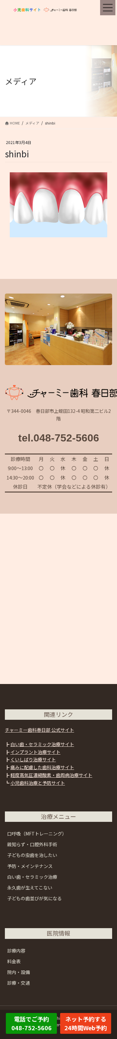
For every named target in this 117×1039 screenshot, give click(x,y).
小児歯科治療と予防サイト (37, 783)
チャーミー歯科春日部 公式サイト (39, 730)
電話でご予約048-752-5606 (31, 1023)
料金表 (14, 961)
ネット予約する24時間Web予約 (85, 1023)
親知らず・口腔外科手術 (32, 844)
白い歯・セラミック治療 (32, 877)
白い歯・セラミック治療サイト (42, 744)
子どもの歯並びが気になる (34, 898)
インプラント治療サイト (35, 752)
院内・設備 (18, 972)
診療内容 (16, 950)
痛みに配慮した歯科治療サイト (42, 767)
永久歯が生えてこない (29, 887)
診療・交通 (18, 983)
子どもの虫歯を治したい (32, 855)
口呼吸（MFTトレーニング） (37, 833)
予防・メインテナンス (30, 866)
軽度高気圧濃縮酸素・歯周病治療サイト (51, 775)
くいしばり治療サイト (33, 759)
